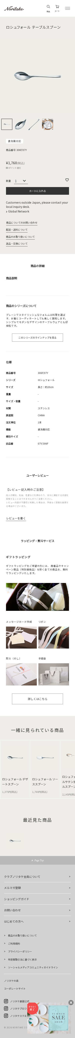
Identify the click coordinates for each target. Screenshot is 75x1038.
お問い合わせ (12, 910)
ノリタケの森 (11, 980)
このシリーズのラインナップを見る (37, 337)
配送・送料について (17, 229)
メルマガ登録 (12, 888)
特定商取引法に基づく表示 (22, 959)
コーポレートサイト (15, 988)
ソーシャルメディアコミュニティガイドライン (33, 967)
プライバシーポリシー (20, 951)
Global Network (19, 211)
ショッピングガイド (16, 899)
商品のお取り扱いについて (20, 236)
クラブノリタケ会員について (22, 877)
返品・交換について (17, 243)
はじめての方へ (14, 921)
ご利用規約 (14, 943)
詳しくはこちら (37, 699)
